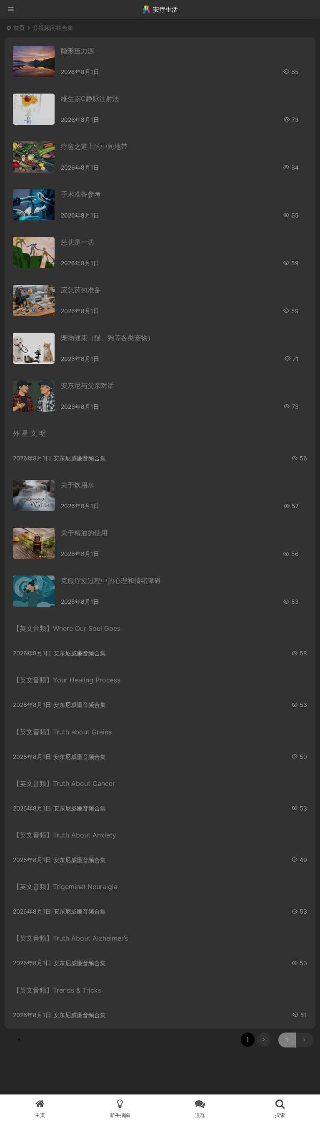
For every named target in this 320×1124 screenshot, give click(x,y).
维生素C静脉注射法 (90, 98)
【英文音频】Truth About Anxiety (64, 835)
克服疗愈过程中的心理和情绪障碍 (111, 580)
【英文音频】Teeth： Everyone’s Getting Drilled (87, 1093)
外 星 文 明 (29, 433)
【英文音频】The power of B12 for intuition (80, 1042)
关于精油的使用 (84, 533)
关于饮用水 (77, 485)
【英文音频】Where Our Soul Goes (66, 628)
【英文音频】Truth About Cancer (64, 783)
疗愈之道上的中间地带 (94, 146)
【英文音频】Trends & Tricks (57, 990)
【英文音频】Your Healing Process (66, 680)
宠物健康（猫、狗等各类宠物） (107, 337)
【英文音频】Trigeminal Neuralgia (65, 886)
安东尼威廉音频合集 (79, 458)
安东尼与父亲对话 (87, 385)
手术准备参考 (81, 194)
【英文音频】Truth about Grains (62, 732)
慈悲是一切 (77, 242)
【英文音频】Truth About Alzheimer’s (70, 938)
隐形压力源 (77, 51)
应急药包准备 (81, 290)
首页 (19, 27)
